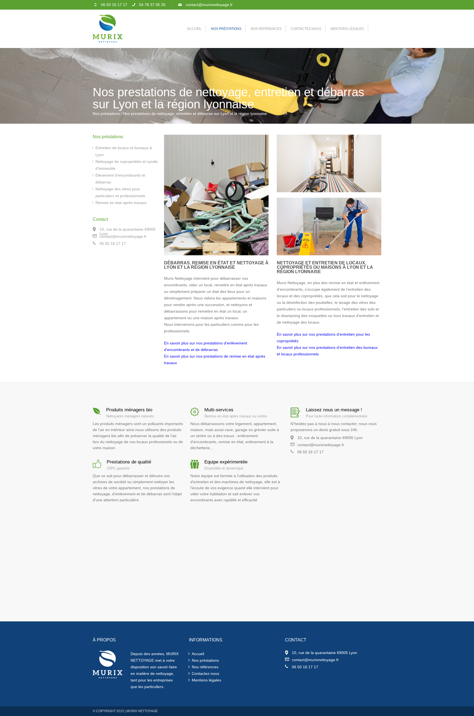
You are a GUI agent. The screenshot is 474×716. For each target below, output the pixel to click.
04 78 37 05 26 (152, 4)
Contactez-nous (205, 673)
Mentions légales (206, 680)
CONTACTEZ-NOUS (306, 29)
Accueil (198, 654)
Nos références (266, 29)
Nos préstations (226, 29)
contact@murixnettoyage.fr (209, 4)
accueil (194, 29)
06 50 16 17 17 (114, 4)
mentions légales (347, 29)
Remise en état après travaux (121, 202)
